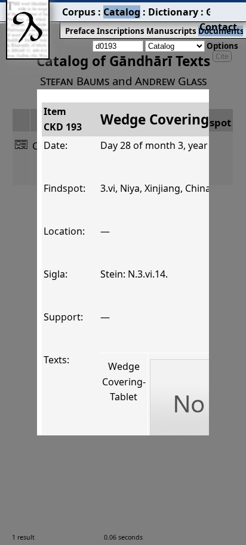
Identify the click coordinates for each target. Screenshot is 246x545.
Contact (218, 26)
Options (222, 46)
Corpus (79, 11)
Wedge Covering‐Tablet (124, 381)
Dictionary (173, 11)
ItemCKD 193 (63, 119)
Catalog (121, 11)
